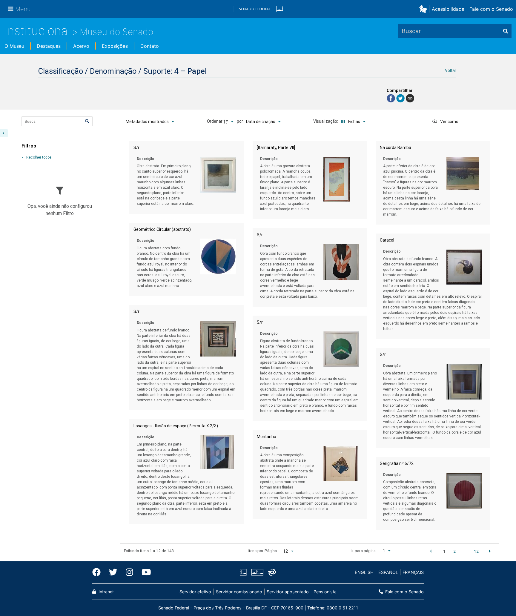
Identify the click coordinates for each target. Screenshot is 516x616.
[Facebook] (98, 572)
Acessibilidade (448, 9)
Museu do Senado (116, 31)
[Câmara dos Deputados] (244, 572)
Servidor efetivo (195, 591)
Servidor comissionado (239, 591)
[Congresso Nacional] (257, 572)
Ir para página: (364, 550)
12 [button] (476, 551)
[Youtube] (144, 572)
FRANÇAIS (413, 572)
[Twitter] (113, 572)
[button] (424, 9)
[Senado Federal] (258, 9)
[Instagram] (129, 572)
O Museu (14, 46)
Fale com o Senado (491, 9)
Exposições (115, 46)
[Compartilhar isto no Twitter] (401, 98)
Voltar (450, 70)
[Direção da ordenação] (229, 121)
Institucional (37, 30)
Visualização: (326, 121)
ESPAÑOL (388, 572)
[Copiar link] (410, 98)
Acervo (81, 46)
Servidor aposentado (288, 591)
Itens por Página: (263, 550)
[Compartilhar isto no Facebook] (391, 98)
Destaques (49, 46)
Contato (149, 46)
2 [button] (454, 551)
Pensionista (325, 591)
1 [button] (444, 551)
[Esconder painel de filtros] (4, 133)
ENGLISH (364, 572)
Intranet (105, 591)
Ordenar (214, 121)
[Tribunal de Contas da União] (271, 572)
